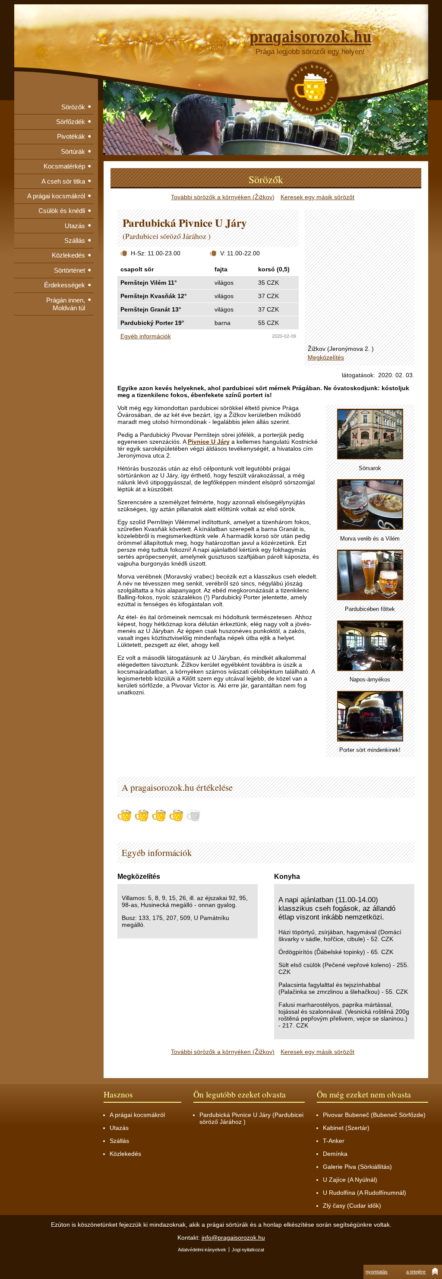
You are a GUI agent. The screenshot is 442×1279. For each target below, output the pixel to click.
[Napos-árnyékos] (370, 646)
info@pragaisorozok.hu (233, 1237)
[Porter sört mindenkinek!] (370, 717)
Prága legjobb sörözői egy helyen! (310, 52)
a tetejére (416, 1271)
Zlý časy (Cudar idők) (352, 1205)
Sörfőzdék (70, 121)
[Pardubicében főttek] (370, 575)
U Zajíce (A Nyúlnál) (350, 1179)
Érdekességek (64, 285)
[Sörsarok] (370, 434)
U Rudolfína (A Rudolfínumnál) (364, 1192)
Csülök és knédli (61, 210)
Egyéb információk (145, 336)
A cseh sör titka (63, 181)
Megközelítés (326, 357)
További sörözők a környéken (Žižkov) (223, 197)
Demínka (335, 1153)
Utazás (75, 225)
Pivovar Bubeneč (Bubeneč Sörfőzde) (374, 1114)
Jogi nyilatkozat (248, 1249)
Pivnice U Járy (209, 441)
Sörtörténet (69, 270)
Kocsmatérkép (64, 166)
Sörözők (73, 107)
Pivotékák (71, 136)
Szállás (74, 240)
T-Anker (333, 1140)
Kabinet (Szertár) (346, 1127)
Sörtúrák (73, 151)
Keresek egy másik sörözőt (317, 197)
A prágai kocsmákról (56, 196)
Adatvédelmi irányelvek (202, 1249)
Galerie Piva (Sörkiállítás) (357, 1166)
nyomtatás (377, 1271)
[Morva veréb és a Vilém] (370, 505)
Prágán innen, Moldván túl (65, 304)
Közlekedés (68, 255)
